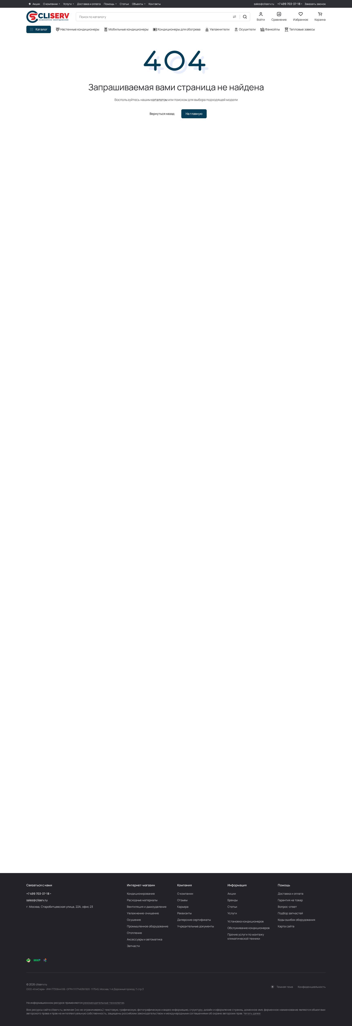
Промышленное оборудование (147, 926)
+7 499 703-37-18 (288, 4)
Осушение (134, 920)
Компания (184, 885)
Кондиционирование (141, 893)
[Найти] (245, 16)
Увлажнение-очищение (143, 913)
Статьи (232, 907)
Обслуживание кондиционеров (249, 928)
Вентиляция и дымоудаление (146, 907)
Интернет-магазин (141, 885)
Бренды (233, 900)
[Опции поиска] (234, 16)
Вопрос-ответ (287, 907)
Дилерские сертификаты (194, 920)
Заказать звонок (315, 4)
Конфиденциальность (312, 987)
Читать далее (252, 1013)
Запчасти (133, 946)
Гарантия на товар (290, 900)
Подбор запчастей (290, 913)
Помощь (284, 885)
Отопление (134, 933)
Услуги (232, 913)
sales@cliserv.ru (264, 4)
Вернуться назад (162, 114)
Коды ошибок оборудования (296, 920)
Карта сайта (286, 926)
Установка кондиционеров (246, 921)
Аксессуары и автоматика (144, 939)
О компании (185, 893)
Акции (232, 893)
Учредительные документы (195, 926)
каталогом (159, 99)
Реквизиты (184, 913)
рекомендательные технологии (103, 1003)
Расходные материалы (142, 900)
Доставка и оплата (290, 893)
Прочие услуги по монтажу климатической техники (246, 936)
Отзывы (182, 900)
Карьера (182, 907)
